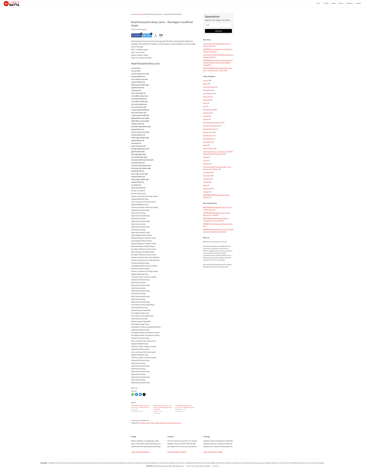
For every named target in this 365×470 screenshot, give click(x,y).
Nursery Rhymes (208, 148)
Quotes (205, 160)
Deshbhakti (207, 100)
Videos (205, 185)
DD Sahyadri (207, 97)
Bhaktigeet (206, 90)
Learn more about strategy (213, 452)
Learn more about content (176, 452)
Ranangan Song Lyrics (174, 423)
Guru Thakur (155, 423)
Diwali (205, 103)
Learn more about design (140, 452)
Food (204, 106)
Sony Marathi (207, 172)
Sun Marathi (207, 179)
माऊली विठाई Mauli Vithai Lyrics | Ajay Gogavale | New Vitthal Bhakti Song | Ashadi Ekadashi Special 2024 (218, 62)
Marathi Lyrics (207, 132)
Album (205, 84)
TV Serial (206, 182)
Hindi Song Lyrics (208, 110)
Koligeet (206, 116)
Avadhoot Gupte (145, 423)
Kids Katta (206, 113)
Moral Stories (207, 142)
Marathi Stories (208, 135)
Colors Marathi (208, 93)
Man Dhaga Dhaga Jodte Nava (212, 122)
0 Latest (205, 80)
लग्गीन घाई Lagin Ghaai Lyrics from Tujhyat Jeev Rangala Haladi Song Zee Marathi (162, 407)
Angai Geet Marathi (209, 87)
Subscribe (218, 31)
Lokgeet (205, 119)
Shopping (206, 164)
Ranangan (163, 423)
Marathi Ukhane (208, 139)
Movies (205, 145)
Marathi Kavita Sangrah (210, 126)
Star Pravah (207, 176)
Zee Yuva (205, 192)
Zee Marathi (207, 188)
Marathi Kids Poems (209, 129)
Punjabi (205, 157)
